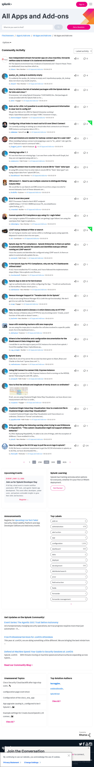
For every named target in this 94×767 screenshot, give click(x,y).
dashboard (56, 549)
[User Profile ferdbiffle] (5, 182)
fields (54, 588)
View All (9, 721)
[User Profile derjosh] (5, 76)
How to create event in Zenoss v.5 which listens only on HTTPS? (37, 310)
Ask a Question (78, 27)
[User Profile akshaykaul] (5, 325)
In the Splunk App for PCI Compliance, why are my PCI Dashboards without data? (38, 265)
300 (53, 462)
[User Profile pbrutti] (5, 426)
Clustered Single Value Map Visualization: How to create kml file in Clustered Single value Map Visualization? (38, 409)
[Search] (58, 27)
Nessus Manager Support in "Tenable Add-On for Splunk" (34, 295)
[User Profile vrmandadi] (5, 199)
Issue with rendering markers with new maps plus (31, 324)
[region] (36, 759)
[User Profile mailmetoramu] (5, 357)
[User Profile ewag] (5, 296)
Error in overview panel (19, 198)
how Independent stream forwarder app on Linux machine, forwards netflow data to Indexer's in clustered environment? (39, 59)
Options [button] (5, 42)
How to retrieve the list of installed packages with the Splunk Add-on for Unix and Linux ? (39, 90)
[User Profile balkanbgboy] (5, 216)
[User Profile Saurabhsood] (5, 168)
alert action (56, 532)
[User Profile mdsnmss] (5, 124)
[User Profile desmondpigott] (5, 107)
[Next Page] (69, 462)
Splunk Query (15, 355)
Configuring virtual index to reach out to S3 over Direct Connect (37, 123)
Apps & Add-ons (23, 35)
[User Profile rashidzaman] (5, 282)
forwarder (56, 593)
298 (40, 462)
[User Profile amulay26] (5, 245)
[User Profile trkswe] (5, 59)
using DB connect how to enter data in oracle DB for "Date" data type (39, 166)
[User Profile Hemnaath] (5, 446)
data (54, 554)
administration (57, 526)
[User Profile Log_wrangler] (5, 340)
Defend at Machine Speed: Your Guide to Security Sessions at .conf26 (38, 651)
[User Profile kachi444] (5, 311)
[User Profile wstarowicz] (5, 153)
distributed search (59, 571)
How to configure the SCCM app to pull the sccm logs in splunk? (37, 445)
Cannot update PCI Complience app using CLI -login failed (34, 215)
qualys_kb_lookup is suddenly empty (25, 75)
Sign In (81, 4)
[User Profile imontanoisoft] (5, 265)
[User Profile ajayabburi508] (5, 409)
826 (64, 462)
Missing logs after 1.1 (18, 152)
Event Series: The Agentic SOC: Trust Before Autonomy (31, 622)
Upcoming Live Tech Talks (26, 520)
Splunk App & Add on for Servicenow (25, 281)
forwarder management (61, 599)
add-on (55, 521)
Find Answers (8, 35)
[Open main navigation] (90, 4)
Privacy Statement (11, 762)
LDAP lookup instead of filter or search (26, 229)
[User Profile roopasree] (5, 385)
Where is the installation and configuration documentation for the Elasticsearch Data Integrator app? (38, 340)
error (54, 577)
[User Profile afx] (5, 231)
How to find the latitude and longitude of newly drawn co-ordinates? (39, 384)
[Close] (69, 755)
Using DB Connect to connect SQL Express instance (32, 370)
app (53, 538)
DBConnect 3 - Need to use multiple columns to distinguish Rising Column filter (38, 182)
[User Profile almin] (5, 90)
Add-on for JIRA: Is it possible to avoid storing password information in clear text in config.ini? (39, 107)
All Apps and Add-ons (42, 35)
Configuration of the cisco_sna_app (18, 697)
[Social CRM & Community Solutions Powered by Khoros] (84, 734)
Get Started (57, 488)
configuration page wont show (16, 692)
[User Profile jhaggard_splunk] (5, 139)
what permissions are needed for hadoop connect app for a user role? (40, 138)
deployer (55, 560)
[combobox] (32, 27)
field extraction (58, 582)
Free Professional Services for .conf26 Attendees (28, 637)
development (57, 566)
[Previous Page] (25, 462)
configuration (57, 543)
